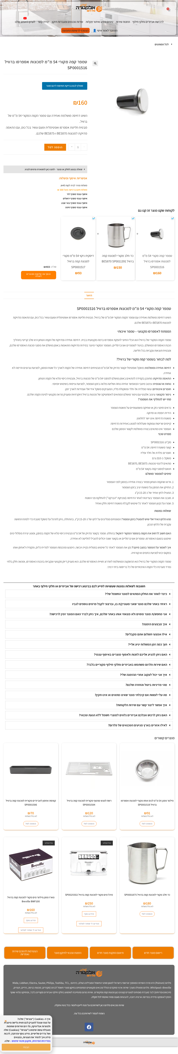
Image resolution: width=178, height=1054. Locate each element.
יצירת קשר (43, 22)
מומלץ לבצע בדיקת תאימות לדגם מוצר (64, 85)
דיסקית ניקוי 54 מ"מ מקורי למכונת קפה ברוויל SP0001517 (78, 261)
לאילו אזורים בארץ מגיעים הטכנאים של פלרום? (137, 725)
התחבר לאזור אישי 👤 (105, 30)
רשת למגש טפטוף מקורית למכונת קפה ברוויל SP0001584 (89, 802)
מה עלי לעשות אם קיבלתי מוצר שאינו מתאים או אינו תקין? (131, 695)
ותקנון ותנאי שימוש (21, 1041)
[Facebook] (89, 1027)
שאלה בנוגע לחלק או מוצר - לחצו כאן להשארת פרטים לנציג (53, 169)
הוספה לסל (55, 147)
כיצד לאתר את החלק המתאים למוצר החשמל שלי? (136, 594)
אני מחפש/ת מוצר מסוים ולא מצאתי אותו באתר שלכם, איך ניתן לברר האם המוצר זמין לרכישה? (108, 614)
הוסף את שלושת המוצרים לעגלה (38, 275)
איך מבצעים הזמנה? (154, 624)
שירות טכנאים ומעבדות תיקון (67, 22)
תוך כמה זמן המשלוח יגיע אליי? (147, 644)
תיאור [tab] (89, 295)
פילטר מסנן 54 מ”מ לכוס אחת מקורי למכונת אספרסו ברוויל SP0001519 (147, 802)
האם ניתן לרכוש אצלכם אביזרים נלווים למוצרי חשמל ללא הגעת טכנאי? (123, 715)
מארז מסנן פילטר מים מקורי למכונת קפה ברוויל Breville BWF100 (30, 899)
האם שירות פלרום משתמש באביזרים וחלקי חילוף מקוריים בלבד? (127, 665)
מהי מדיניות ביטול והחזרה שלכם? (146, 685)
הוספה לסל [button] (147, 823)
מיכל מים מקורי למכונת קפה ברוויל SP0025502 (89, 894)
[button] (89, 44)
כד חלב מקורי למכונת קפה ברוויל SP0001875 (147, 894)
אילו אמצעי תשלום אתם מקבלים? (146, 634)
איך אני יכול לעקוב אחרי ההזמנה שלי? (143, 675)
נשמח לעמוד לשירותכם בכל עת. (89, 1013)
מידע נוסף (89, 914)
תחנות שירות (123, 22)
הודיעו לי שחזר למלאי (89, 923)
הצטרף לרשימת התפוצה (75, 30)
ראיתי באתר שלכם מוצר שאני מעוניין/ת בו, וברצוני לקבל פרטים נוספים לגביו (119, 604)
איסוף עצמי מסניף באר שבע (74, 203)
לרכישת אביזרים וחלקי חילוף (148, 22)
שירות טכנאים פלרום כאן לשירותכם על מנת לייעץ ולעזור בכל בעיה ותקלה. (89, 1005)
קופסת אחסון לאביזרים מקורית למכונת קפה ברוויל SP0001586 (31, 802)
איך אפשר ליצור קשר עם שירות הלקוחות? (141, 705)
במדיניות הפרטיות (41, 1041)
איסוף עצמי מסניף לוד (77, 194)
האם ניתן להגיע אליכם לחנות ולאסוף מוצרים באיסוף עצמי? (130, 654)
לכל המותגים (162, 44)
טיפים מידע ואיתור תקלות (99, 22)
